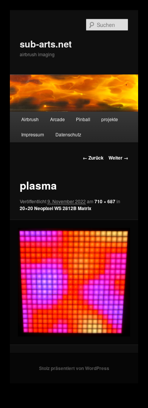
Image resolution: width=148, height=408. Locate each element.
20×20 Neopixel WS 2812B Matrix (55, 208)
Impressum (32, 134)
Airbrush (30, 119)
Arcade (57, 119)
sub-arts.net (46, 43)
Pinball (83, 119)
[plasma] (74, 282)
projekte (109, 119)
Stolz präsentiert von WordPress (74, 368)
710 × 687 (104, 201)
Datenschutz (68, 134)
